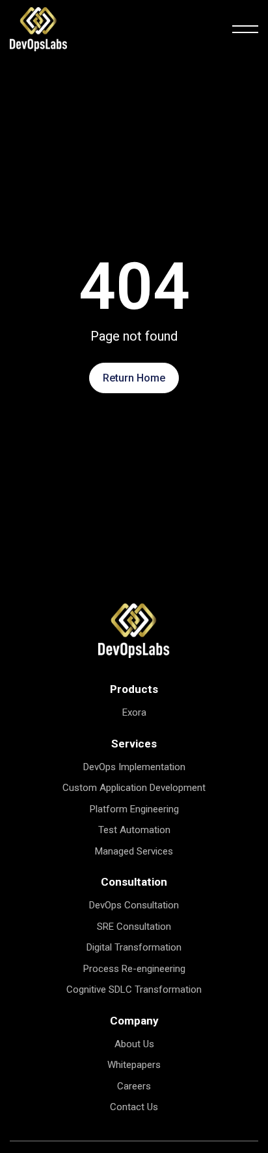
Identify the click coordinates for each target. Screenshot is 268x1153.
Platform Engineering (134, 809)
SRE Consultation (134, 926)
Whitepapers (134, 1065)
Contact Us (134, 1107)
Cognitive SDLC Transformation (134, 989)
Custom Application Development (134, 788)
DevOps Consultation (134, 905)
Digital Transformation (134, 947)
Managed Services (134, 851)
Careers (134, 1086)
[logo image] (134, 630)
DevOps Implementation (134, 767)
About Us (134, 1044)
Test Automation (134, 830)
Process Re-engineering (134, 969)
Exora (134, 712)
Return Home (134, 378)
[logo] (38, 28)
